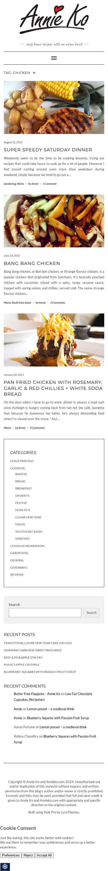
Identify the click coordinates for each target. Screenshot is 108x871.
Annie (18, 709)
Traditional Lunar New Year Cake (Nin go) (38, 643)
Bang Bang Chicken (32, 263)
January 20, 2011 (14, 374)
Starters (22, 538)
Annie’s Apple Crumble (21, 664)
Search (14, 605)
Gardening (10, 183)
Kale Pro (50, 812)
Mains (20, 183)
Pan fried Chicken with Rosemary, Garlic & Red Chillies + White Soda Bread (53, 388)
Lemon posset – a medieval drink (50, 709)
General (17, 560)
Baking (21, 474)
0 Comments (37, 427)
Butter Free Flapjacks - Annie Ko (37, 694)
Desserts (22, 495)
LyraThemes (70, 812)
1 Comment (50, 183)
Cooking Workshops (27, 546)
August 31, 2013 (13, 142)
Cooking (17, 468)
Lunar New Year (28, 517)
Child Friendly (22, 461)
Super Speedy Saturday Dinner (48, 150)
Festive (21, 503)
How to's (22, 510)
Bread (20, 481)
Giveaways (18, 567)
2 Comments (57, 302)
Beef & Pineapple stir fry (23, 657)
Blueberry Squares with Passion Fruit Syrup (40, 672)
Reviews (16, 574)
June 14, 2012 (12, 255)
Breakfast (23, 488)
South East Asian (21, 302)
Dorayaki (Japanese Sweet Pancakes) (33, 650)
